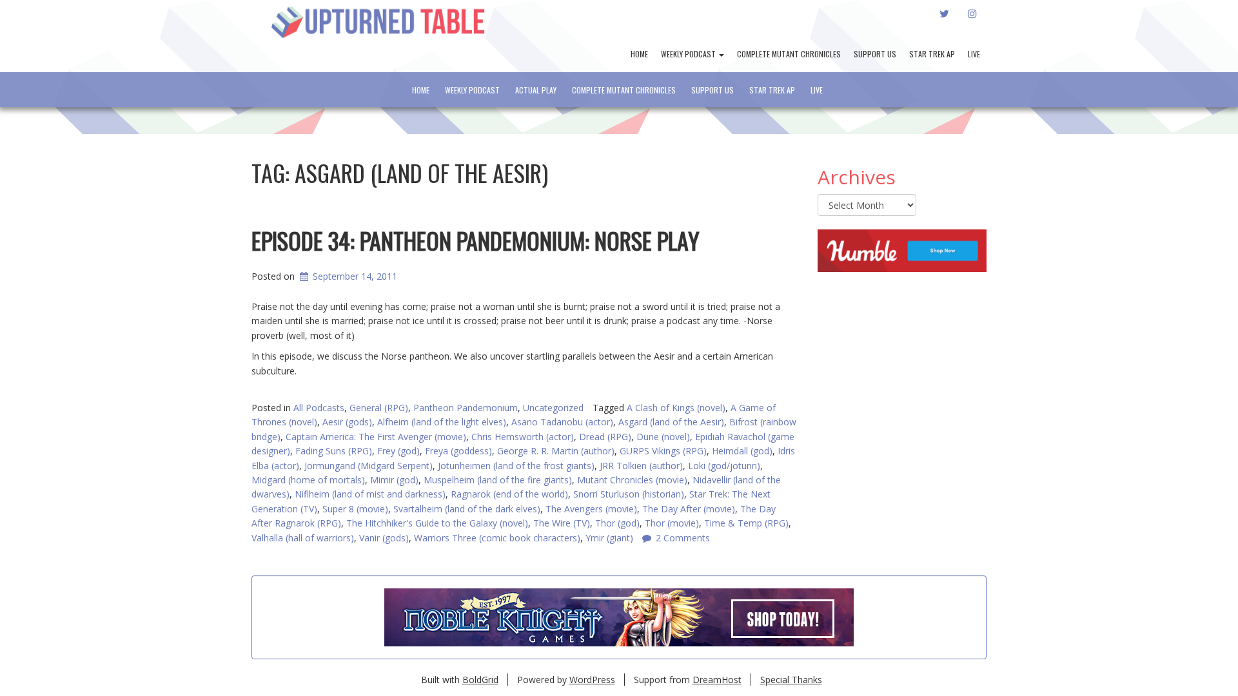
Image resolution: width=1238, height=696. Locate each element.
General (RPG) (378, 407)
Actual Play (535, 89)
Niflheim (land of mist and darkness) (370, 494)
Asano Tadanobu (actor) (562, 422)
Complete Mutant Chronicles (789, 53)
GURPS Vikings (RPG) (663, 451)
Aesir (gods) (347, 422)
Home (639, 53)
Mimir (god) (394, 480)
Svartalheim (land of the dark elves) (466, 509)
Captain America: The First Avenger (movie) (376, 436)
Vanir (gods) (384, 538)
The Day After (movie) (688, 509)
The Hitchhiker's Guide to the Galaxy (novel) (437, 523)
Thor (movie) (672, 523)
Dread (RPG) (605, 436)
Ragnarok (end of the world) (509, 494)
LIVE (974, 53)
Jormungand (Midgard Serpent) (368, 465)
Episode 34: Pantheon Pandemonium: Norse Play (475, 240)
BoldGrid (480, 679)
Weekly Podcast (689, 53)
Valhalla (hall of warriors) (302, 538)
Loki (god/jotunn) (724, 465)
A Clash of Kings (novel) (676, 407)
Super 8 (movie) (355, 509)
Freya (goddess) (458, 451)
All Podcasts (318, 407)
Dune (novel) (663, 436)
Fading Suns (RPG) (333, 451)
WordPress (592, 679)
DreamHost (717, 679)
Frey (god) (398, 451)
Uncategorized (553, 407)
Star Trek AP (932, 53)
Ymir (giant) (609, 538)
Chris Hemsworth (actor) (522, 436)
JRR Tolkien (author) (641, 465)
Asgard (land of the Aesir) (671, 422)
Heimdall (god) (742, 451)
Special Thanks (791, 679)
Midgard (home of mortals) (308, 480)
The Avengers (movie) (591, 509)
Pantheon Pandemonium (465, 407)
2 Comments (683, 538)
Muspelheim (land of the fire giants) (498, 480)
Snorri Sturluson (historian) (628, 494)
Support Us (875, 53)
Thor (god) (617, 523)
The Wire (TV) (561, 523)
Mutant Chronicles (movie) (632, 480)
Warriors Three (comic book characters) (497, 538)
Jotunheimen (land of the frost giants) (516, 465)
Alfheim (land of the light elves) (441, 422)
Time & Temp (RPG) (746, 523)
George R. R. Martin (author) (555, 451)
